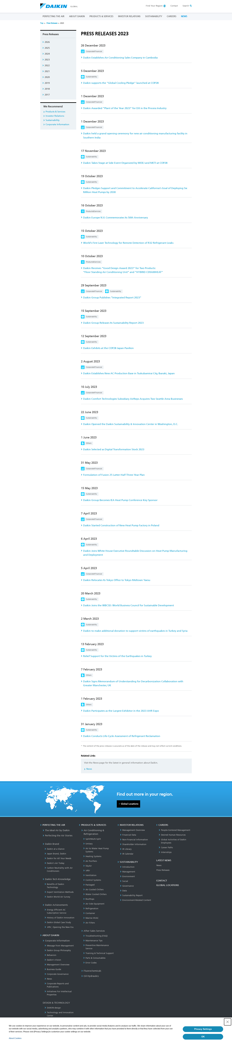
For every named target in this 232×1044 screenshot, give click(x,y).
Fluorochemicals (92, 970)
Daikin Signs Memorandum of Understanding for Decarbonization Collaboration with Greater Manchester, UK (133, 683)
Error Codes (91, 963)
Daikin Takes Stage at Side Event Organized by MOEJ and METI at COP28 (125, 162)
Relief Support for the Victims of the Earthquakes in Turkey (117, 656)
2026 (47, 42)
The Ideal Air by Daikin (57, 830)
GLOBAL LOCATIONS (167, 885)
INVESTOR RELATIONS (129, 16)
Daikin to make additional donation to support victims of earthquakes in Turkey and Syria (135, 630)
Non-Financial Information (135, 839)
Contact (174, 6)
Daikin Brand (52, 844)
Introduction (128, 867)
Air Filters (90, 923)
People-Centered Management (175, 830)
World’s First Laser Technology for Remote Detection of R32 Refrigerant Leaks (128, 242)
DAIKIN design (54, 1008)
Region (154, 6)
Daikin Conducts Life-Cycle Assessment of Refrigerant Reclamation (121, 736)
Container (90, 913)
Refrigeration (92, 908)
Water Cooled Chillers (96, 894)
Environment (128, 876)
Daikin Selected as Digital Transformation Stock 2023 (113, 449)
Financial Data (129, 835)
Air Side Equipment (95, 904)
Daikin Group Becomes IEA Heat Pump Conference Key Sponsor (120, 500)
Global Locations (129, 804)
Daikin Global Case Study (59, 922)
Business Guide (54, 969)
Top (41, 23)
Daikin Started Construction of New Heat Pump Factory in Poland (121, 525)
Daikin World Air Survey (58, 897)
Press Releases (52, 23)
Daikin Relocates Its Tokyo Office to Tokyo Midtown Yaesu (116, 580)
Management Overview (58, 964)
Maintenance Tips (94, 940)
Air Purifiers (91, 861)
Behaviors (51, 955)
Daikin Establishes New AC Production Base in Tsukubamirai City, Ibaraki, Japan (129, 373)
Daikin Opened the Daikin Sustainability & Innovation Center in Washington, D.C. (130, 424)
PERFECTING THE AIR (53, 16)
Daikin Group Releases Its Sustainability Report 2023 (113, 322)
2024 (47, 53)
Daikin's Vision (54, 960)
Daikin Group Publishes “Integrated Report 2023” (112, 297)
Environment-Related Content (136, 900)
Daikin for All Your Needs (59, 858)
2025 (47, 48)
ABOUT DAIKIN (77, 16)
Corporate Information (57, 124)
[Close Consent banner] (227, 1021)
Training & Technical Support (100, 953)
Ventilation (91, 875)
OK (203, 1036)
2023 (47, 59)
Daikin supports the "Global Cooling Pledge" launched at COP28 (121, 82)
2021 (47, 71)
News (89, 769)
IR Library (127, 849)
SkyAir (89, 866)
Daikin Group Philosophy (59, 950)
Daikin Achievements (56, 905)
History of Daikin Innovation (60, 917)
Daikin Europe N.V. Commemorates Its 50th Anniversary (115, 217)
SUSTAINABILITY (153, 16)
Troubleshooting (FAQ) (96, 936)
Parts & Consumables (95, 958)
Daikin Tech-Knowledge (58, 879)
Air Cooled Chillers (95, 889)
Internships (166, 852)
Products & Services (55, 111)
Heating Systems (93, 856)
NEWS (184, 16)
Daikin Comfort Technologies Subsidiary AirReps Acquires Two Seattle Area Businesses (133, 398)
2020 (47, 77)
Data (124, 890)
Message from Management (60, 945)
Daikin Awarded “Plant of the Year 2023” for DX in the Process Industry (125, 108)
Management (128, 871)
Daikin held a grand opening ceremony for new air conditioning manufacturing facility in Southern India (135, 135)
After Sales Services (94, 930)
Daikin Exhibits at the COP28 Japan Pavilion (108, 348)
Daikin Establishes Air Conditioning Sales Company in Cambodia (120, 57)
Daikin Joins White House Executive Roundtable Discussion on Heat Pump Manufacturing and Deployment (135, 552)
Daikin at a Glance (55, 849)
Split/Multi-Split (93, 839)
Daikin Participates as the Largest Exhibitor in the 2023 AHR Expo (121, 710)
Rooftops (90, 899)
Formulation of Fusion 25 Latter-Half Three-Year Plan (114, 474)
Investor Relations (55, 116)
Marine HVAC (92, 918)
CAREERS (171, 16)
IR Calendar (127, 854)
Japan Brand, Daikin (56, 853)
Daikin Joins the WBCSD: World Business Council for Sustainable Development (128, 605)
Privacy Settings (203, 1029)
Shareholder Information (134, 844)
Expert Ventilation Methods (60, 892)
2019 (47, 83)
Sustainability (52, 120)
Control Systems (93, 880)
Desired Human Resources (173, 835)
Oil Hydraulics (91, 976)
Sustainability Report (132, 895)
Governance (128, 886)
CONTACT (161, 880)
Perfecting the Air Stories (58, 835)
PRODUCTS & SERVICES (101, 16)
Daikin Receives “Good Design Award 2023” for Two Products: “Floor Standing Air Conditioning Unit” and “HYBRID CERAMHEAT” (123, 270)
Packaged (90, 885)
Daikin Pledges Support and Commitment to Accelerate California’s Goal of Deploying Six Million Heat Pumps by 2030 (135, 190)
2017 (47, 94)
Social (125, 881)
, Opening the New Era (60, 927)
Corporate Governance (57, 974)
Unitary (89, 844)
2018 (47, 89)
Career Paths (167, 847)
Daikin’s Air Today (55, 863)
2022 (47, 65)
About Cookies (15, 1038)
